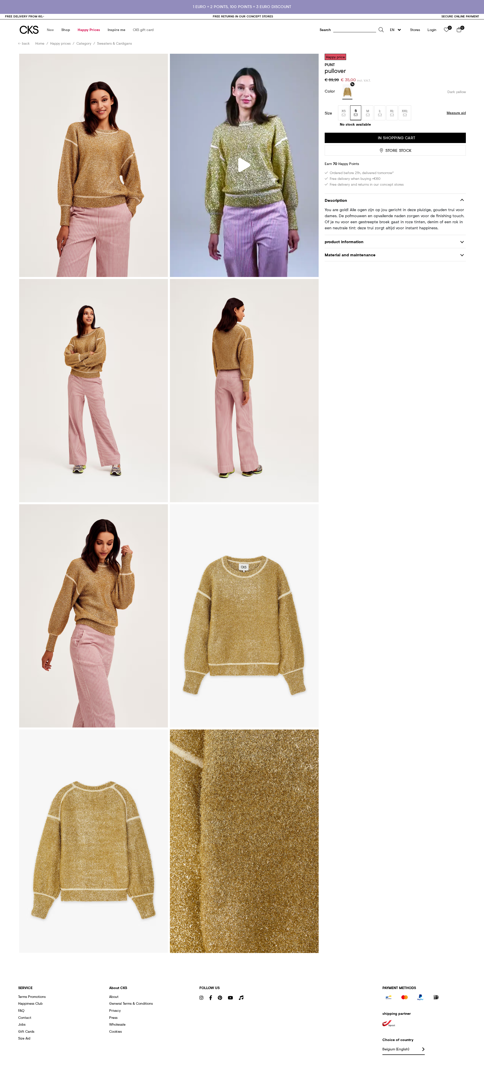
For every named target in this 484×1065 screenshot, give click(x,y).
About (113, 996)
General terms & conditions (131, 1003)
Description (336, 200)
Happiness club (30, 1003)
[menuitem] (50, 29)
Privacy (115, 1010)
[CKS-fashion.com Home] (29, 29)
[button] (50, 30)
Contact (24, 1017)
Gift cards (26, 1031)
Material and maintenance (350, 255)
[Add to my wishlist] (458, 57)
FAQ (21, 1010)
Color (330, 91)
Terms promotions (32, 996)
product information (344, 241)
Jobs (21, 1024)
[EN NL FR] (396, 29)
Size (328, 113)
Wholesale (117, 1024)
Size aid (24, 1038)
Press (113, 1017)
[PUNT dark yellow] (347, 91)
